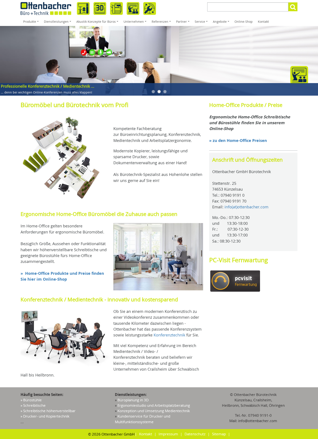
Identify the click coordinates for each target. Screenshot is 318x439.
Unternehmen (136, 22)
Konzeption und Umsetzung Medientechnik (153, 410)
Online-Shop (243, 21)
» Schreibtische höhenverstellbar (48, 410)
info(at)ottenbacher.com (246, 206)
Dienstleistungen (58, 22)
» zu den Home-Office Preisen (238, 140)
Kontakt (263, 21)
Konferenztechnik (169, 335)
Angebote (222, 22)
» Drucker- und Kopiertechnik (45, 416)
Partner (183, 22)
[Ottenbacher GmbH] (88, 8)
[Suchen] (292, 6)
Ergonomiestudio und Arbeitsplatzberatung (153, 405)
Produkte (31, 22)
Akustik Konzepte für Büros (98, 22)
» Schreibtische (33, 405)
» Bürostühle (31, 399)
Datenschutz (195, 433)
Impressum (168, 433)
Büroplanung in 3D (133, 399)
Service (202, 22)
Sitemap (219, 433)
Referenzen (162, 22)
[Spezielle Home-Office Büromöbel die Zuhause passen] (158, 256)
